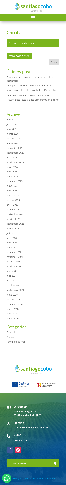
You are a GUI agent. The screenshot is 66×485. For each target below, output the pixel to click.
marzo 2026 (13, 133)
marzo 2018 (13, 309)
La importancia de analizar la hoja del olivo (29, 85)
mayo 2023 (12, 185)
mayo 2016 (12, 313)
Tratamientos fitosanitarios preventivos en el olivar (33, 99)
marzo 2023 (13, 195)
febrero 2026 (13, 138)
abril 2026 (12, 129)
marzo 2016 (13, 318)
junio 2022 (12, 238)
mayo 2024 (12, 167)
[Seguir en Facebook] (10, 450)
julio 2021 (12, 275)
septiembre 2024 (15, 162)
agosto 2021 (13, 271)
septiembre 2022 (15, 223)
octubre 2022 (13, 218)
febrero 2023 (13, 200)
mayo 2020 (12, 294)
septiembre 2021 (15, 266)
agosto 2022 (13, 228)
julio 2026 (12, 119)
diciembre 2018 (15, 304)
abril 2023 (12, 190)
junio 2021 (12, 280)
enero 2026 (12, 143)
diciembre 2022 (15, 209)
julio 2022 (12, 233)
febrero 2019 (13, 299)
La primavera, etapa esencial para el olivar (28, 94)
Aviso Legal (15, 478)
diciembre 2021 (15, 252)
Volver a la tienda (19, 56)
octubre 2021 (13, 261)
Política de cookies (46, 478)
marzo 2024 (13, 176)
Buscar (54, 62)
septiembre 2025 (15, 152)
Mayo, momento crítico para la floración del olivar (32, 90)
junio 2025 (12, 157)
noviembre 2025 (15, 147)
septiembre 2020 (15, 289)
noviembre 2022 (15, 214)
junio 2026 (12, 124)
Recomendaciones (16, 341)
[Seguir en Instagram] (18, 450)
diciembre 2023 (15, 181)
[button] (6, 478)
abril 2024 (12, 171)
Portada (11, 336)
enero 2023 (12, 204)
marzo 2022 (13, 247)
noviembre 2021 (15, 256)
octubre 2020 (13, 285)
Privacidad (29, 478)
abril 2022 (12, 242)
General (11, 332)
